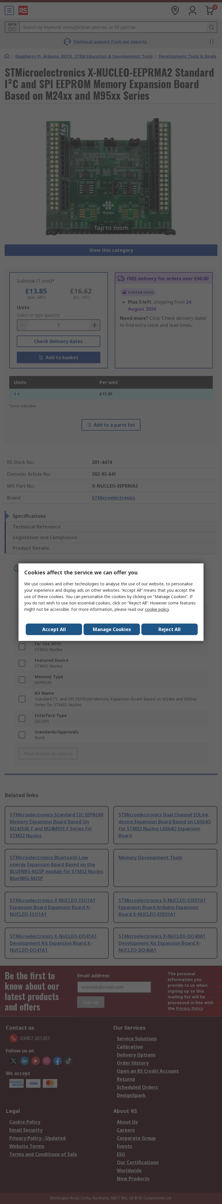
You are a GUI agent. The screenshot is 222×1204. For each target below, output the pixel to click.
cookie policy (157, 609)
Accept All (54, 629)
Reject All (169, 629)
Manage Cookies (112, 629)
